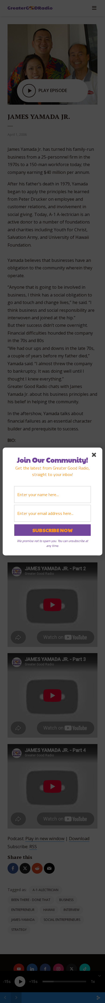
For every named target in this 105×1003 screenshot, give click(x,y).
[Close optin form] (95, 456)
